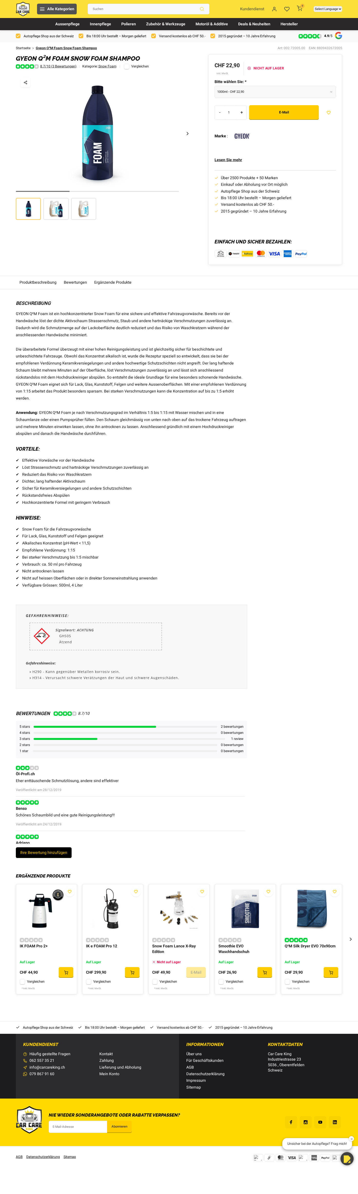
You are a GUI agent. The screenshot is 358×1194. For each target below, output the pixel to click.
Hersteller (289, 24)
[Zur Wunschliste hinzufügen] (70, 891)
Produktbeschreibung (38, 282)
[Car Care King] (23, 9)
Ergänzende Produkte (113, 282)
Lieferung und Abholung (120, 1067)
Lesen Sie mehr (228, 160)
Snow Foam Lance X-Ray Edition (174, 948)
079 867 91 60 (41, 1074)
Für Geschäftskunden (205, 1060)
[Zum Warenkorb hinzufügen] (66, 972)
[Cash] (269, 1157)
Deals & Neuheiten (254, 24)
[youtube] (320, 1122)
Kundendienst (252, 9)
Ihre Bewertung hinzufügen (43, 853)
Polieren (128, 24)
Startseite (23, 48)
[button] (187, 133)
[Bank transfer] (258, 1157)
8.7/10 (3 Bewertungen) (58, 66)
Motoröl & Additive (212, 24)
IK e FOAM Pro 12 (101, 946)
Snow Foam (107, 66)
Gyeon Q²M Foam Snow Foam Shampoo (66, 48)
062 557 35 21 (41, 1060)
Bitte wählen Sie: (230, 81)
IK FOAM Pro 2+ (34, 946)
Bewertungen (75, 282)
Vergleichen (140, 66)
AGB (190, 1067)
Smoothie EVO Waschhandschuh (233, 948)
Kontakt (106, 1054)
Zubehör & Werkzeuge (165, 24)
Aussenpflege (67, 24)
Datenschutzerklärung (205, 1074)
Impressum (196, 1080)
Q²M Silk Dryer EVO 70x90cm (310, 946)
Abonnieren (119, 1126)
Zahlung (106, 1060)
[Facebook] (291, 1122)
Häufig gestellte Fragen (49, 1054)
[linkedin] (335, 1122)
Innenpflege (100, 24)
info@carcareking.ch (47, 1067)
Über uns (194, 1054)
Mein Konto (109, 1074)
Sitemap (193, 1087)
